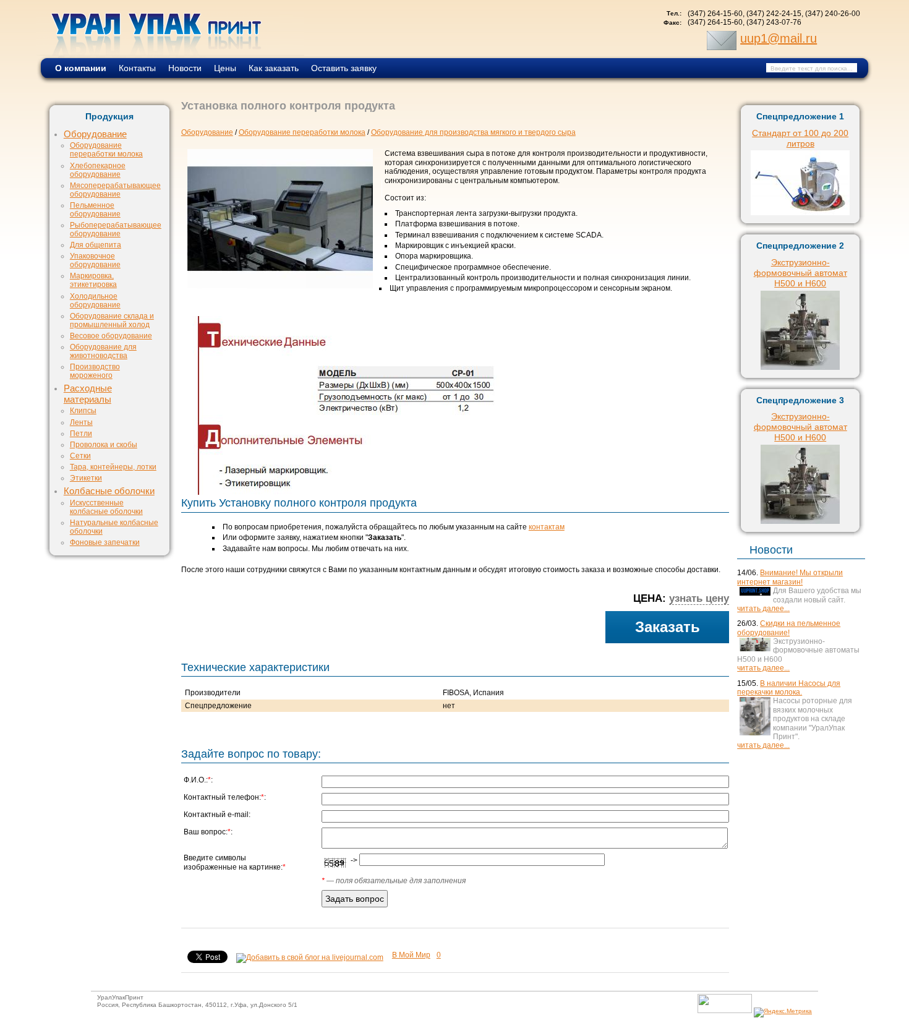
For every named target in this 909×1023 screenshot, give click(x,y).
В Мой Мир (411, 955)
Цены (225, 68)
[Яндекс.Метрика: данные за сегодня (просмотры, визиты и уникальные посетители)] (783, 1012)
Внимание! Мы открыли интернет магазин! (790, 577)
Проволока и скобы (103, 444)
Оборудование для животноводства (103, 351)
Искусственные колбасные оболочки (106, 507)
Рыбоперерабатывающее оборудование (115, 229)
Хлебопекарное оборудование (98, 169)
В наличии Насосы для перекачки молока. (788, 687)
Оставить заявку (344, 68)
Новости (185, 68)
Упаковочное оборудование (95, 260)
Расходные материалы (88, 393)
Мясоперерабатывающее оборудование (115, 189)
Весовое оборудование (111, 336)
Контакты (137, 68)
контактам (547, 527)
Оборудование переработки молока (106, 149)
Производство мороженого (95, 370)
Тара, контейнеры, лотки (113, 467)
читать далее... (763, 608)
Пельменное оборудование (95, 209)
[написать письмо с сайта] (721, 38)
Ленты (81, 422)
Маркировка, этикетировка (93, 280)
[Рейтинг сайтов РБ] (725, 1011)
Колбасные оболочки (109, 491)
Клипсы (83, 410)
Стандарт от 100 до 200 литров (800, 138)
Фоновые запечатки (105, 542)
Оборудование (95, 134)
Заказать (667, 627)
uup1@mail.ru (778, 38)
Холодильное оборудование (95, 300)
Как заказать (274, 68)
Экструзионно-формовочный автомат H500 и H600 (800, 272)
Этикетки (86, 478)
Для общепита (95, 245)
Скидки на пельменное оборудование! (788, 627)
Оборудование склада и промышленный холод (112, 320)
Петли (81, 433)
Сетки (80, 456)
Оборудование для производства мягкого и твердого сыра (473, 132)
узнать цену (699, 598)
